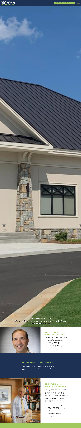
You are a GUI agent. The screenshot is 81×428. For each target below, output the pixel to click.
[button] (78, 3)
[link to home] (8, 2)
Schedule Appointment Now (64, 2)
